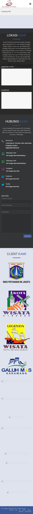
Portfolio (29, 510)
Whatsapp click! (5, 153)
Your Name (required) (6, 198)
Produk (24, 510)
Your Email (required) (6, 205)
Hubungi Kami (28, 511)
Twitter (3, 184)
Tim (20, 510)
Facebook (3, 176)
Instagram (4, 168)
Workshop (21, 511)
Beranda (11, 510)
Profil (16, 510)
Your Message (5, 212)
